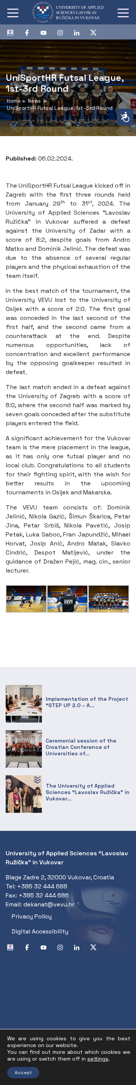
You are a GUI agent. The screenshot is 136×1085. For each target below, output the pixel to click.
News (34, 101)
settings (97, 1058)
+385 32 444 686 (44, 895)
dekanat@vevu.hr (48, 904)
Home (14, 101)
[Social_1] (13, 31)
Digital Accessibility (40, 931)
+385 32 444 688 (42, 886)
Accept (23, 1073)
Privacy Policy (32, 916)
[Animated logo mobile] (68, 12)
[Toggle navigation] (13, 12)
